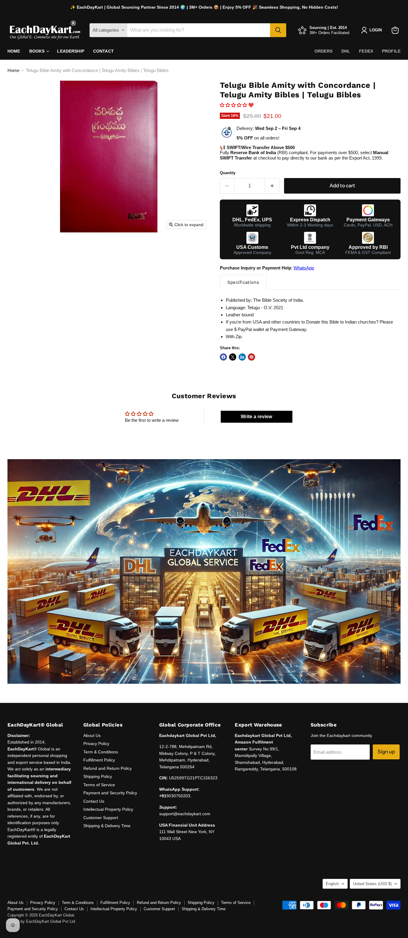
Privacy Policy (96, 743)
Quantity (227, 173)
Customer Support (100, 817)
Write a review (256, 416)
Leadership (70, 51)
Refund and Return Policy (107, 768)
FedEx (366, 51)
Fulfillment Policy (99, 760)
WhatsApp (304, 267)
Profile (391, 51)
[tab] (243, 282)
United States (372, 884)
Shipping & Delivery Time (107, 825)
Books (37, 51)
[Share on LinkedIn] (242, 357)
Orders (323, 51)
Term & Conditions (100, 752)
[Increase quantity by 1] (272, 185)
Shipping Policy (97, 776)
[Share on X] (232, 357)
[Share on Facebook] (223, 357)
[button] (233, 105)
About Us (92, 735)
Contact (103, 51)
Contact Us (93, 801)
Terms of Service (99, 784)
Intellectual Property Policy (108, 809)
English (332, 884)
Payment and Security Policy (110, 792)
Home (13, 51)
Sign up (386, 752)
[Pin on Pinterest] (251, 357)
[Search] (278, 30)
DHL (345, 51)
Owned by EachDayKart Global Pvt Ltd (41, 921)
